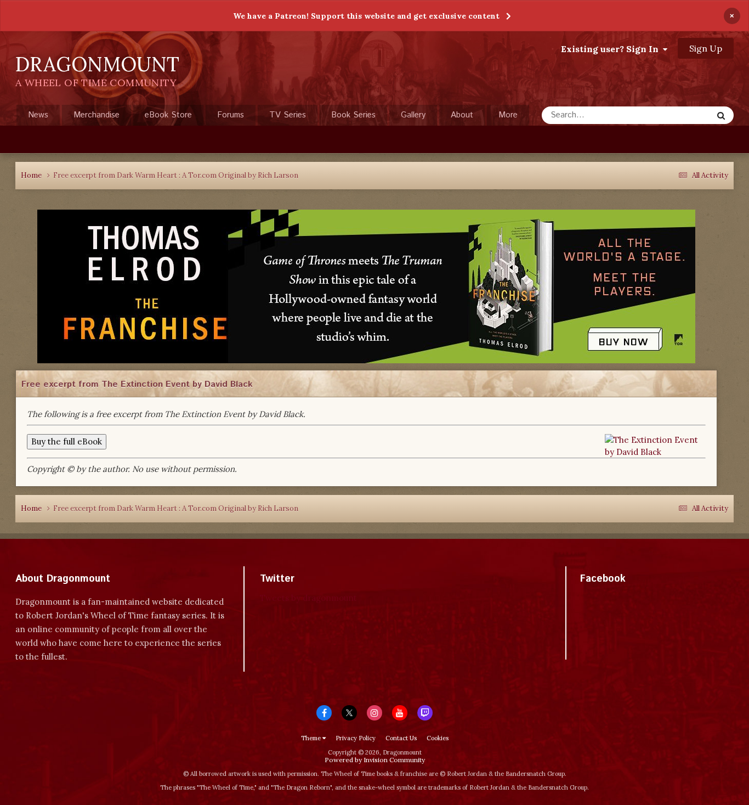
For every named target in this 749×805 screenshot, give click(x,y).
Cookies (438, 738)
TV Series (287, 115)
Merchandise (96, 115)
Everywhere (677, 115)
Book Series (353, 115)
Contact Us (401, 738)
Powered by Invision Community (375, 760)
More (508, 115)
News (38, 115)
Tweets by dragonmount (308, 598)
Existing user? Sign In (612, 48)
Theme (311, 738)
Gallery (413, 115)
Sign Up (705, 48)
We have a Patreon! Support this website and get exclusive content (366, 16)
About (462, 115)
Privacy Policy (356, 738)
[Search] (721, 115)
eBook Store (168, 115)
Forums (230, 115)
